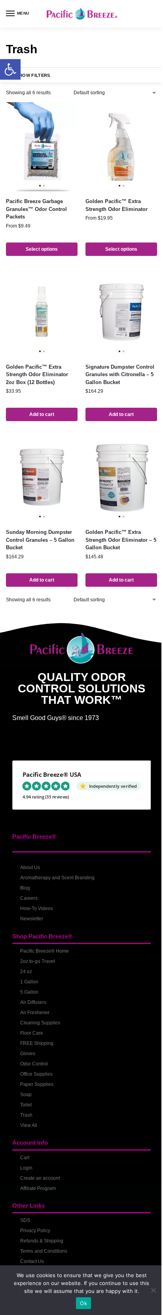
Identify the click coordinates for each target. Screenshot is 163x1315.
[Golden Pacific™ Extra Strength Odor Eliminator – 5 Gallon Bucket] (121, 477)
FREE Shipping (36, 1043)
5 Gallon (29, 992)
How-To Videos (36, 908)
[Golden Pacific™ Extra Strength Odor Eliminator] (121, 146)
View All (28, 1125)
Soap (26, 1094)
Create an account (40, 1178)
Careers (29, 898)
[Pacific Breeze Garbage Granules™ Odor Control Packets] (42, 146)
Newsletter (31, 918)
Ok (83, 1303)
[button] (10, 69)
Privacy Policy (35, 1230)
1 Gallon (29, 982)
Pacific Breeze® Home (44, 951)
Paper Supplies (36, 1084)
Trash (26, 1115)
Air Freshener (34, 1012)
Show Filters (33, 75)
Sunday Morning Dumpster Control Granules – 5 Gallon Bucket (40, 539)
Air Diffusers (33, 1002)
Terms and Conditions (43, 1251)
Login (26, 1168)
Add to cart (41, 414)
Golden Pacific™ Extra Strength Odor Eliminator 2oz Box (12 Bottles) (37, 374)
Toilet (26, 1105)
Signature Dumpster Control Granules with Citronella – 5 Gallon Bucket (119, 374)
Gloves (27, 1053)
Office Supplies (36, 1074)
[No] (153, 1290)
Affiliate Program (38, 1188)
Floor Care (31, 1033)
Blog (25, 888)
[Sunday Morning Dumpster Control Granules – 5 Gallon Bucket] (42, 477)
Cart (24, 1157)
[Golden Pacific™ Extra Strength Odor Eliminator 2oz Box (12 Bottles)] (42, 312)
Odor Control (34, 1064)
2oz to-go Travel (37, 961)
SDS (25, 1220)
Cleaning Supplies (40, 1023)
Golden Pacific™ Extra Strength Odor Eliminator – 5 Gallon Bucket (120, 539)
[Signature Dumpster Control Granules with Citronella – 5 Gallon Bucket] (121, 312)
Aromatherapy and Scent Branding (57, 877)
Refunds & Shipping (41, 1241)
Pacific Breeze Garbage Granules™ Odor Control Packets (36, 209)
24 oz (26, 971)
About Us (30, 867)
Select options (42, 249)
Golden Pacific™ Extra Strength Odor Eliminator (116, 205)
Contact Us (32, 1261)
